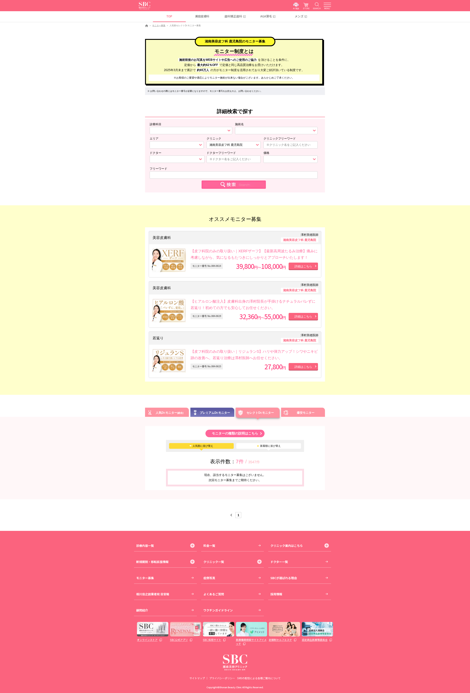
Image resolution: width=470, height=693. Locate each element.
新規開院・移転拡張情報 (152, 562)
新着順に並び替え (269, 445)
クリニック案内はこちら (286, 545)
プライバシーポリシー (222, 678)
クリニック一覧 (213, 562)
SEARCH (317, 8)
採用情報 (276, 594)
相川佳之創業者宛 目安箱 (152, 594)
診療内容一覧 (145, 545)
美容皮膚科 (202, 16)
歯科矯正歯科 (233, 16)
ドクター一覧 (279, 562)
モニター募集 (158, 25)
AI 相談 (296, 8)
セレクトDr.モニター (260, 412)
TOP (169, 16)
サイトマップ (197, 678)
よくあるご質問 (213, 594)
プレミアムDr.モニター (215, 412)
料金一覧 (209, 545)
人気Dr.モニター (166, 412)
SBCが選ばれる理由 (283, 578)
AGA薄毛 (266, 16)
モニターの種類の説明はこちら (235, 433)
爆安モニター (305, 412)
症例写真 (209, 578)
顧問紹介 (142, 610)
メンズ (299, 16)
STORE (306, 8)
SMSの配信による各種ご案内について (259, 678)
